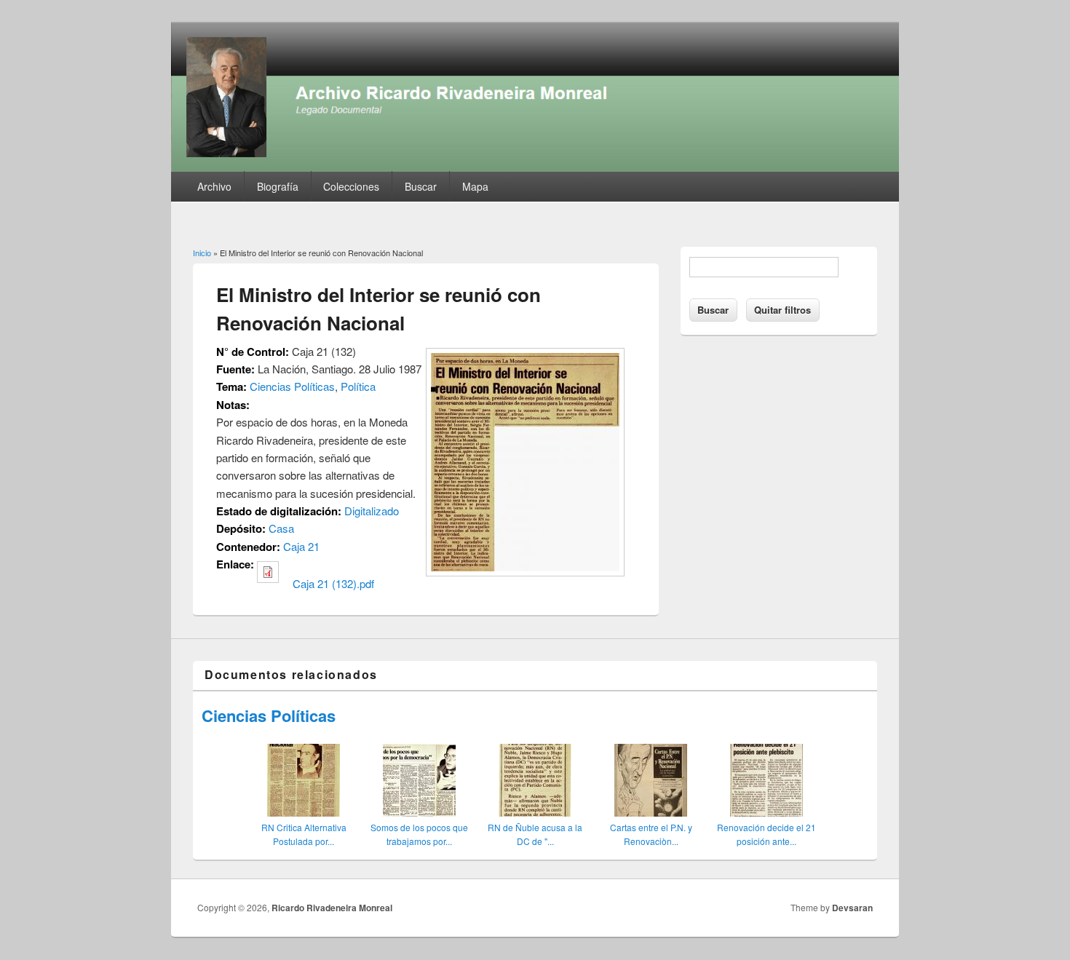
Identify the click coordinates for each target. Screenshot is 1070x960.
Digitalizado (371, 510)
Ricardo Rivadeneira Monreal (332, 907)
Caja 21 (301, 546)
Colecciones (351, 186)
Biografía (277, 186)
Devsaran (852, 907)
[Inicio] (535, 167)
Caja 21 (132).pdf (333, 583)
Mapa (475, 186)
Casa (281, 528)
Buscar (421, 186)
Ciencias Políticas (292, 386)
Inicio (202, 252)
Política (358, 386)
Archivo (214, 186)
